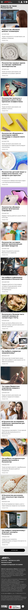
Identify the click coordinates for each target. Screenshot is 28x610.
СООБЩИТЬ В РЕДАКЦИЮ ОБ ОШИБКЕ (12, 564)
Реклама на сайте (14, 560)
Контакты (4, 560)
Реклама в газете (6, 562)
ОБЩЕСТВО (5, 40)
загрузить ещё (14, 550)
